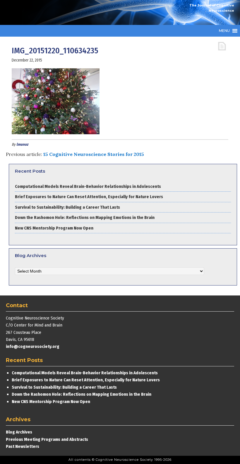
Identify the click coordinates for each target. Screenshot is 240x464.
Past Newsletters (22, 446)
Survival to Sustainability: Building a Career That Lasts (67, 207)
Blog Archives (19, 432)
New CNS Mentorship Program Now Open (54, 228)
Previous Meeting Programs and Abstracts (47, 439)
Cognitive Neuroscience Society (50, 12)
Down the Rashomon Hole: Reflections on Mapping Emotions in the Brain (85, 217)
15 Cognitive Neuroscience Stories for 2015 (93, 154)
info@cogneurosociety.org (32, 346)
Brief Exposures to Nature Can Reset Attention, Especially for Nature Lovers (89, 196)
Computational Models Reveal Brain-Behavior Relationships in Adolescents (88, 186)
